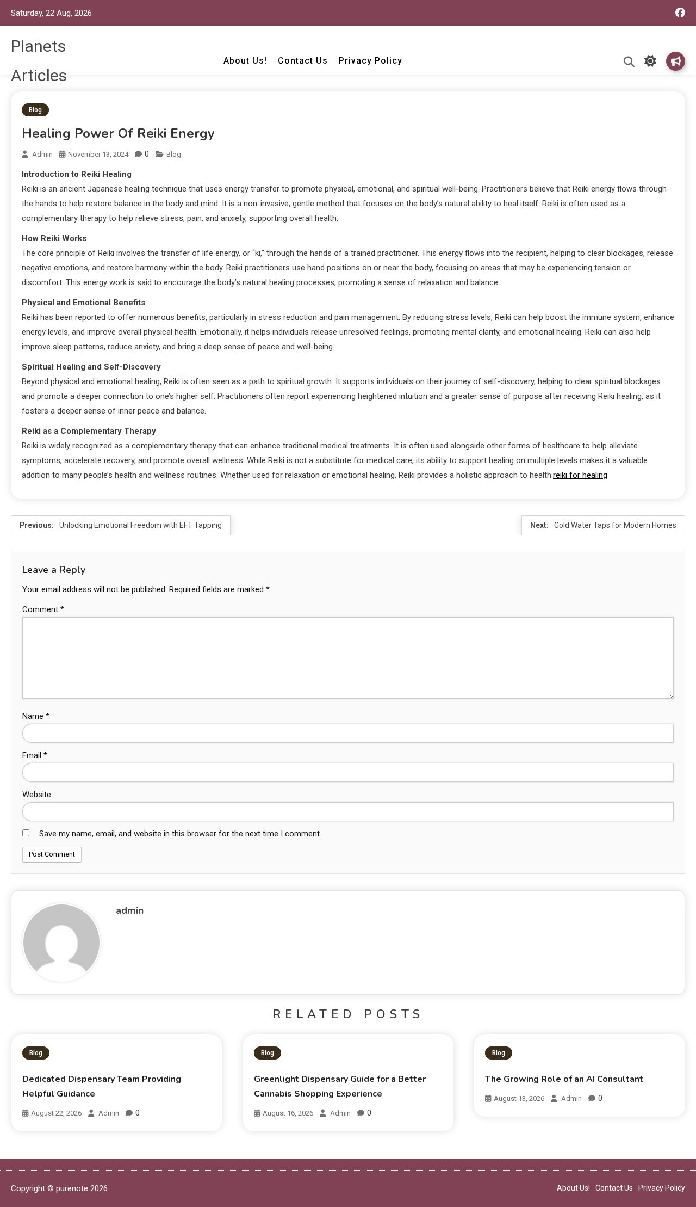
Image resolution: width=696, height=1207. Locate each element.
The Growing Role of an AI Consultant (564, 1079)
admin (42, 154)
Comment (43, 609)
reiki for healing (580, 475)
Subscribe (675, 61)
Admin (108, 1113)
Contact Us (303, 61)
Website (36, 794)
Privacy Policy (370, 61)
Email (34, 755)
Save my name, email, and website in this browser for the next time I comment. (180, 834)
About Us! (245, 61)
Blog (35, 110)
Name (35, 716)
